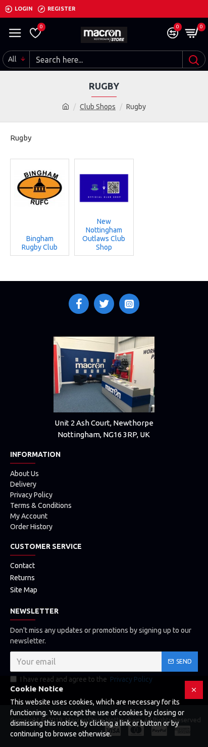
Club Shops (98, 107)
